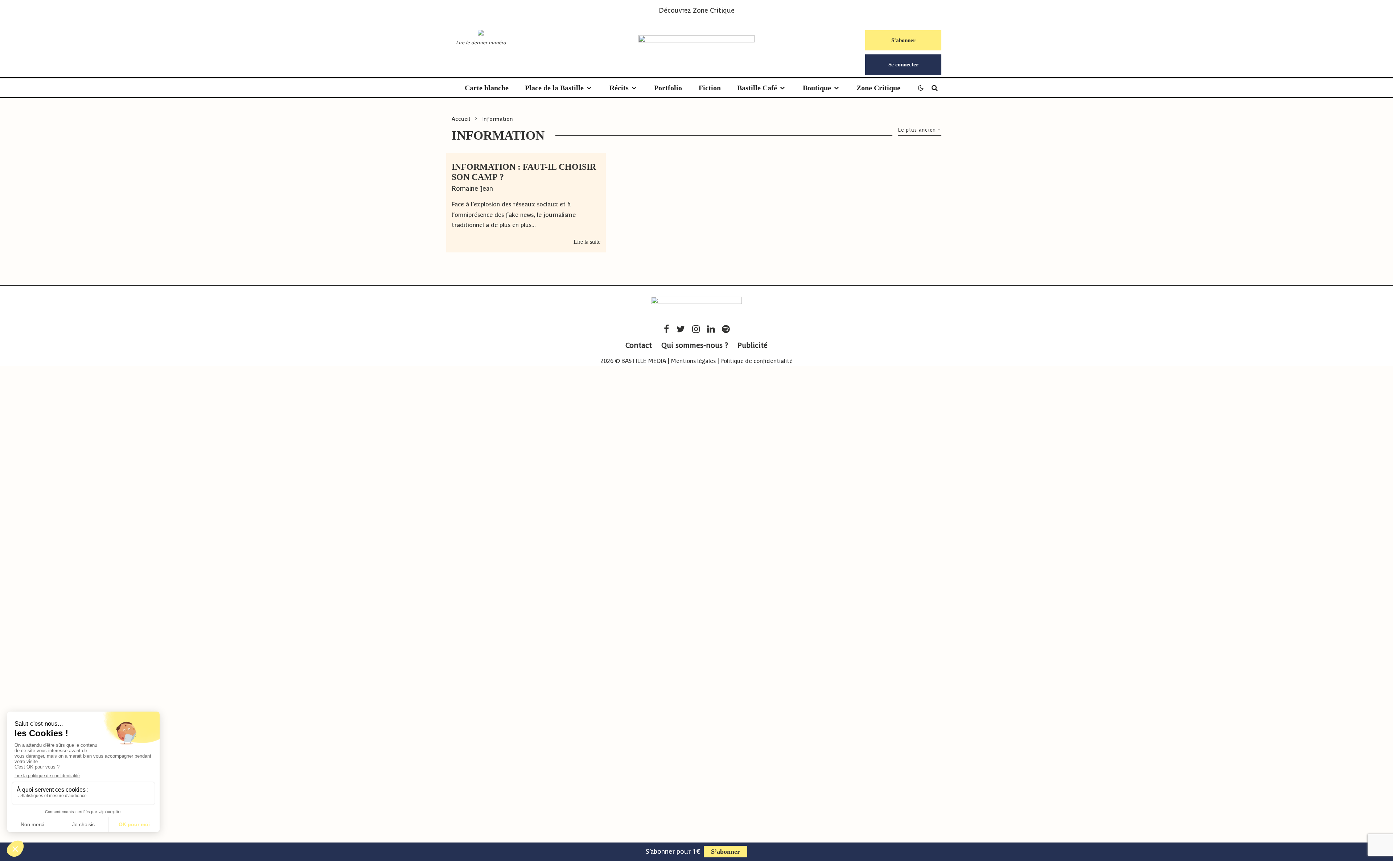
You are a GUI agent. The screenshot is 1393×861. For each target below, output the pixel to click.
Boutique (817, 88)
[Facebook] (666, 329)
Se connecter (903, 64)
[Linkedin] (710, 329)
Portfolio (668, 88)
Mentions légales (693, 361)
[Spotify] (725, 329)
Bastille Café (757, 88)
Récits (619, 88)
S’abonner (903, 40)
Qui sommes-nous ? (694, 345)
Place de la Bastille (554, 88)
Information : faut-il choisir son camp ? (524, 172)
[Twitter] (681, 329)
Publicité (752, 345)
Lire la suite (587, 242)
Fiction (710, 88)
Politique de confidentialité (756, 361)
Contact (638, 345)
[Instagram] (696, 329)
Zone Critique (714, 10)
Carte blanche (487, 88)
